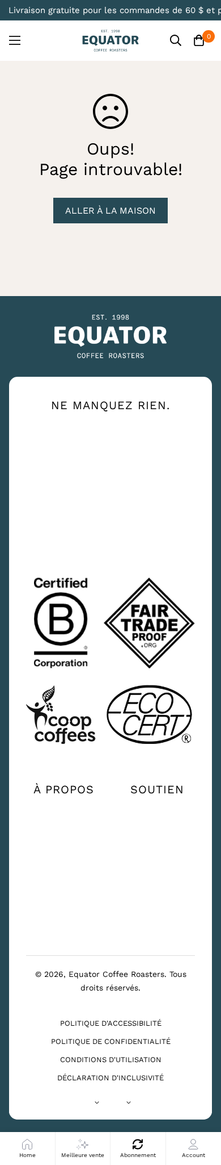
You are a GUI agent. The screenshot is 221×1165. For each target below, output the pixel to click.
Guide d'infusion (64, 846)
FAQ (157, 846)
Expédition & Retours (157, 869)
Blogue (64, 893)
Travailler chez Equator (64, 869)
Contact (157, 809)
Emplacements (157, 828)
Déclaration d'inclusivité (110, 1078)
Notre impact (64, 828)
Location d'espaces (64, 916)
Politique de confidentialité (111, 1041)
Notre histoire (64, 809)
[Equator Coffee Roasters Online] (110, 40)
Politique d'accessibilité (111, 1023)
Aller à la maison (110, 210)
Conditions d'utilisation (111, 1059)
